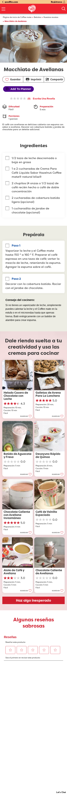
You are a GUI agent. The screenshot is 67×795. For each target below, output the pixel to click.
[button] (26, 416)
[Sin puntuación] (19, 98)
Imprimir (36, 79)
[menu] (3, 9)
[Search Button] (63, 9)
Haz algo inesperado (33, 600)
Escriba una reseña (44, 98)
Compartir (56, 79)
